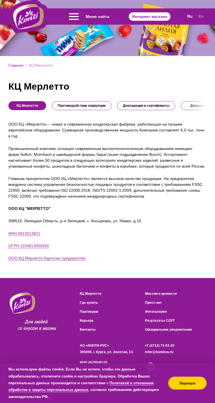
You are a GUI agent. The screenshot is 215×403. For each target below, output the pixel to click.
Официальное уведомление (168, 330)
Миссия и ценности (161, 294)
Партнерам (89, 312)
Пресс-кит (153, 303)
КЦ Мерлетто (90, 294)
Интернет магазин (149, 16)
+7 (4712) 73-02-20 (159, 346)
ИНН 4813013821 (24, 233)
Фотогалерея (156, 312)
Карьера (87, 321)
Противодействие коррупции (82, 106)
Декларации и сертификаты (146, 106)
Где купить (89, 303)
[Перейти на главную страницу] (28, 16)
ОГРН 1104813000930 (28, 246)
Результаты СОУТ (160, 321)
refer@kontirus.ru (159, 352)
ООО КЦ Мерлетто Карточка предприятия (47, 258)
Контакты (87, 330)
